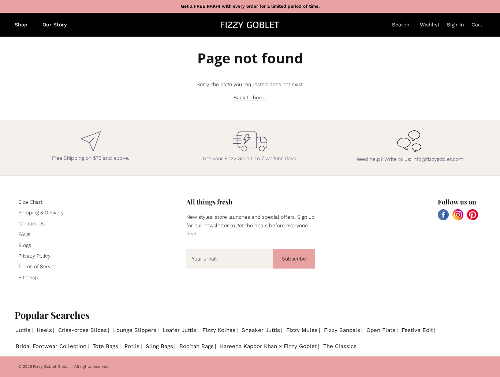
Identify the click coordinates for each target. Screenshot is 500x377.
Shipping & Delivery (41, 212)
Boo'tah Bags (196, 346)
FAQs (24, 234)
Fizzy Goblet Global (51, 366)
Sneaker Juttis (261, 330)
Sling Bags (159, 346)
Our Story (54, 24)
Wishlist (430, 24)
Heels (44, 330)
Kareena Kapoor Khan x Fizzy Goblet (268, 346)
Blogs (24, 245)
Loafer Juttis (179, 330)
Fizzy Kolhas (218, 330)
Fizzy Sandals (342, 330)
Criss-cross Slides (82, 330)
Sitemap (28, 277)
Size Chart (30, 202)
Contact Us (31, 223)
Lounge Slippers (134, 330)
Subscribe (294, 259)
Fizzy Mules (302, 330)
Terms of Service (37, 266)
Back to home (250, 97)
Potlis (131, 346)
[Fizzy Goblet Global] (250, 25)
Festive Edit (417, 330)
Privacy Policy (34, 256)
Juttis (23, 330)
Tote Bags (105, 346)
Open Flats (380, 330)
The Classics (340, 346)
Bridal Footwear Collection (51, 346)
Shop (21, 24)
